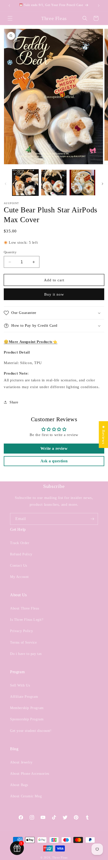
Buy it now (54, 294)
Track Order (19, 543)
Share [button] (14, 402)
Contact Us (18, 565)
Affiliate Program (24, 697)
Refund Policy (21, 554)
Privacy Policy (21, 631)
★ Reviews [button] (103, 434)
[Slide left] (5, 183)
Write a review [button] (54, 448)
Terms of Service (23, 642)
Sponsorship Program (26, 719)
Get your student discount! (31, 731)
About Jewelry (21, 762)
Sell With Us (20, 685)
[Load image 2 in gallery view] (54, 182)
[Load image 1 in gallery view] (25, 182)
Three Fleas (60, 857)
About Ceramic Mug (26, 796)
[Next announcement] (98, 5)
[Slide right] (102, 183)
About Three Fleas (24, 608)
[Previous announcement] (9, 5)
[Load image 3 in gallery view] (82, 182)
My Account (19, 577)
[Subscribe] (92, 519)
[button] (10, 18)
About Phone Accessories (29, 774)
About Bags (19, 785)
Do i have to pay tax (26, 654)
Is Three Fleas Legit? (26, 620)
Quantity (10, 252)
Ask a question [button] (54, 461)
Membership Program (27, 708)
